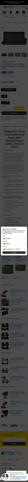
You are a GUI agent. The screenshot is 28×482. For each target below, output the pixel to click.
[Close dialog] (26, 228)
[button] (5, 478)
